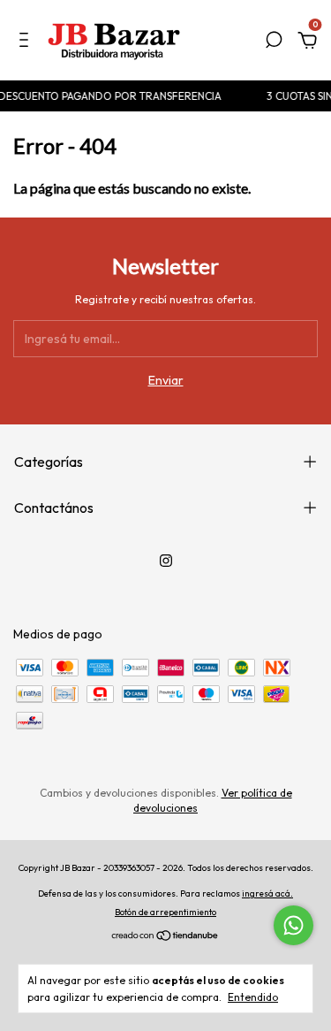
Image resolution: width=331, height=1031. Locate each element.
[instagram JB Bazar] (166, 561)
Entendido (253, 997)
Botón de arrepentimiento (165, 912)
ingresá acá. (267, 893)
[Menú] (27, 42)
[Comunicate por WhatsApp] (293, 925)
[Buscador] (273, 42)
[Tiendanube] (165, 937)
